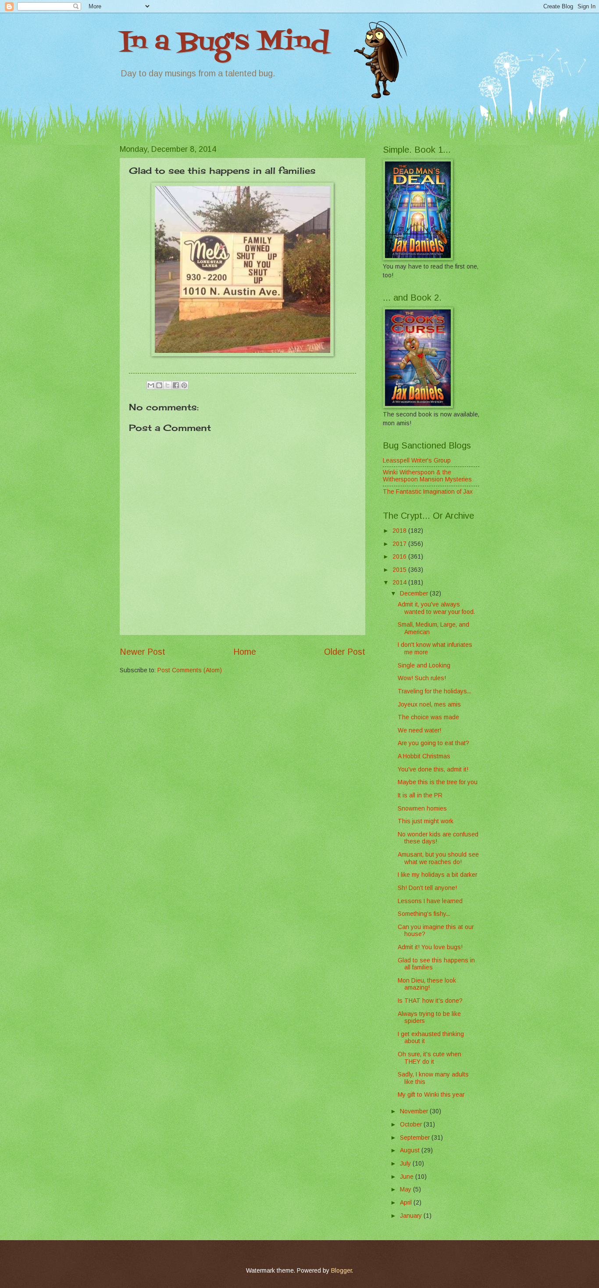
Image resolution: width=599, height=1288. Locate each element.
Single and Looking (424, 665)
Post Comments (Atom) (189, 670)
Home (244, 652)
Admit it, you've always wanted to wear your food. (436, 608)
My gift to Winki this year (431, 1094)
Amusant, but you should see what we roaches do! (438, 858)
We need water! (419, 730)
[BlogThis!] (159, 385)
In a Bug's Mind (224, 43)
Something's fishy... (424, 914)
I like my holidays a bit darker (437, 875)
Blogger (341, 1270)
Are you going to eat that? (433, 743)
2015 (400, 570)
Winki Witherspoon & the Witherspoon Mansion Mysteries (427, 476)
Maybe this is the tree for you (438, 782)
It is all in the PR (420, 795)
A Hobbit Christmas (424, 756)
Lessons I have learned (430, 901)
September (415, 1137)
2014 (400, 582)
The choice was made (428, 717)
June (407, 1176)
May (406, 1189)
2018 (400, 530)
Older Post (344, 652)
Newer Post (142, 652)
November (415, 1111)
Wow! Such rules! (422, 678)
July (406, 1163)
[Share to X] (167, 385)
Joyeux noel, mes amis (429, 704)
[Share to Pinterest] (184, 385)
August (410, 1150)
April (407, 1202)
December (415, 593)
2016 (400, 556)
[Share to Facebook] (175, 385)
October (412, 1124)
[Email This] (150, 385)
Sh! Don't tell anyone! (427, 888)
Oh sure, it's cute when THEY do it (429, 1058)
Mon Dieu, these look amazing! (427, 984)
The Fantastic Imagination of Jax (428, 491)
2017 (400, 544)
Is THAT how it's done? (430, 1000)
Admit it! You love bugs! (430, 947)
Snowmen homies (422, 808)
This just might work (425, 821)
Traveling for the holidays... (434, 691)
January (412, 1216)
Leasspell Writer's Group (417, 460)
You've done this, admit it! (433, 769)
